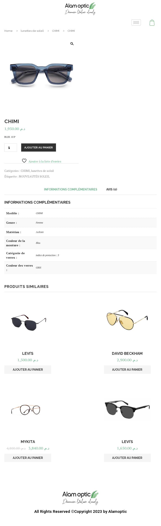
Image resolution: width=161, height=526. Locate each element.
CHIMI (55, 30)
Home (8, 30)
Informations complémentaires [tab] (70, 189)
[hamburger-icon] (136, 22)
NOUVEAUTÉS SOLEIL (34, 176)
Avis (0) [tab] (111, 189)
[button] (72, 43)
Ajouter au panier (38, 147)
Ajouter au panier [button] (28, 369)
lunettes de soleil (32, 30)
